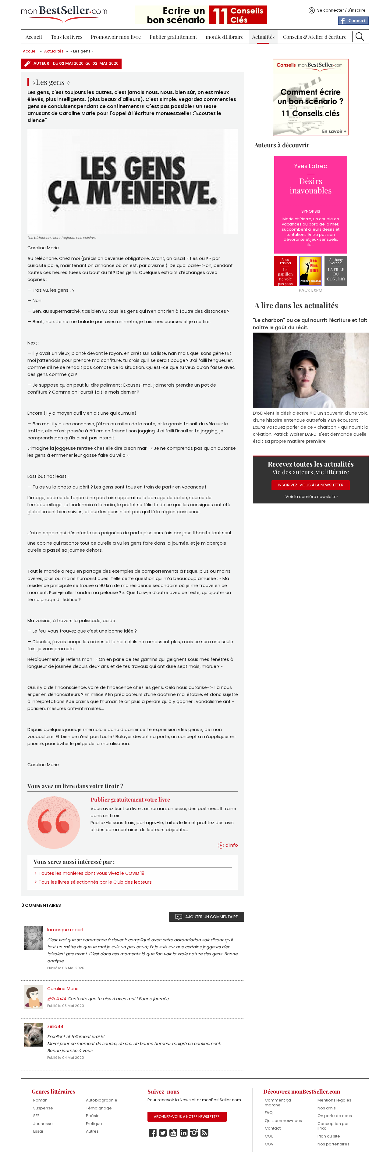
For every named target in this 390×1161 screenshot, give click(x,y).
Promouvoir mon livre (116, 36)
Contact (273, 1128)
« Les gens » (81, 51)
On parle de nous (334, 1116)
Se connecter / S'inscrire (341, 10)
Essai (38, 1131)
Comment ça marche (278, 1102)
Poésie (93, 1116)
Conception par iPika (333, 1126)
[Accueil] (64, 14)
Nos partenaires (333, 1144)
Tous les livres (66, 36)
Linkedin (183, 1133)
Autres (92, 1131)
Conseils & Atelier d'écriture (314, 36)
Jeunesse (43, 1124)
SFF (36, 1116)
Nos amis (326, 1108)
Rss (204, 1133)
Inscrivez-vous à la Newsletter (310, 485)
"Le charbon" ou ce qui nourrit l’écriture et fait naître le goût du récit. (310, 324)
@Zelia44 (56, 999)
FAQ (269, 1113)
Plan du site (328, 1136)
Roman (40, 1100)
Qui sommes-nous (283, 1120)
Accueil (34, 36)
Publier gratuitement (173, 36)
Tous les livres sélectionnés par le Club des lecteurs (95, 882)
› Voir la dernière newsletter (310, 496)
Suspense (43, 1108)
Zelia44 (55, 1026)
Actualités (263, 36)
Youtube (173, 1133)
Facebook (152, 1133)
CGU (269, 1136)
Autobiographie (101, 1100)
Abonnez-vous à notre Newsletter (187, 1116)
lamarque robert (65, 930)
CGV (269, 1144)
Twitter (163, 1133)
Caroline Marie (63, 989)
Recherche (359, 37)
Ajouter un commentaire (211, 917)
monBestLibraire (224, 36)
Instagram (194, 1133)
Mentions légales (334, 1100)
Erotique (94, 1124)
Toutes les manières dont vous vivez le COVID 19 (91, 873)
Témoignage (99, 1108)
